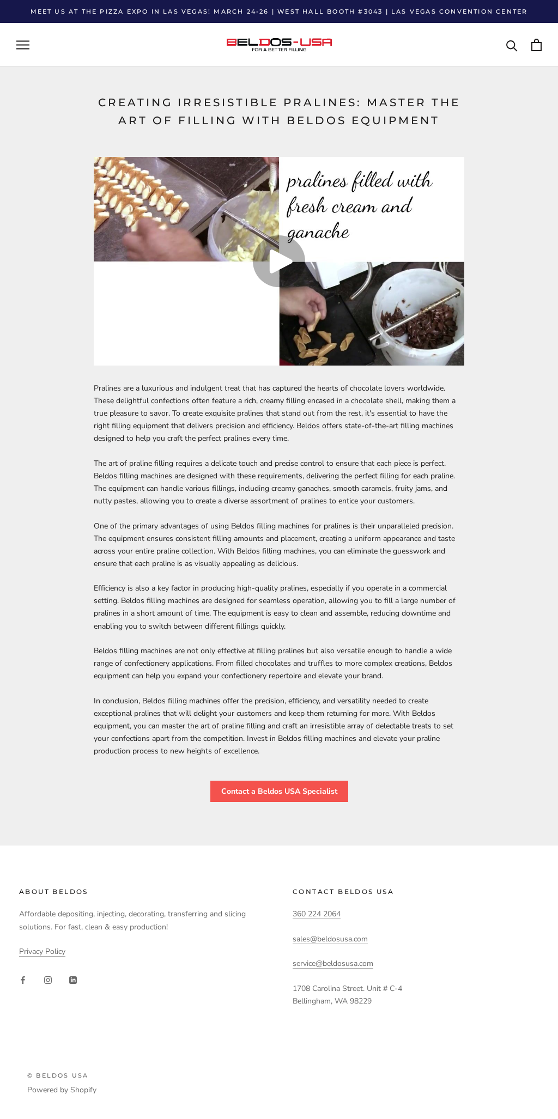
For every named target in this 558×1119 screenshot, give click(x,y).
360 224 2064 (317, 914)
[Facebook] (23, 980)
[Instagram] (48, 980)
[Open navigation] (22, 45)
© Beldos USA (57, 1075)
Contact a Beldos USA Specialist (279, 791)
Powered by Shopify (61, 1090)
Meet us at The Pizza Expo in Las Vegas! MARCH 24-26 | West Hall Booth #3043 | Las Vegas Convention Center (279, 11)
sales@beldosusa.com (330, 939)
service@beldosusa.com (333, 963)
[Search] (512, 45)
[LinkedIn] (73, 980)
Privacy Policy (42, 951)
